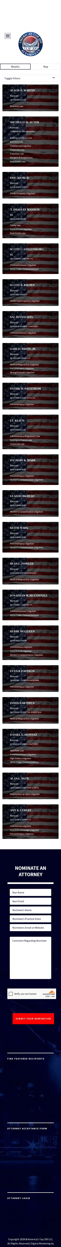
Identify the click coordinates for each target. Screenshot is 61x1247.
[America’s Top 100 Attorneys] (30, 44)
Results (15, 66)
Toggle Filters (12, 78)
